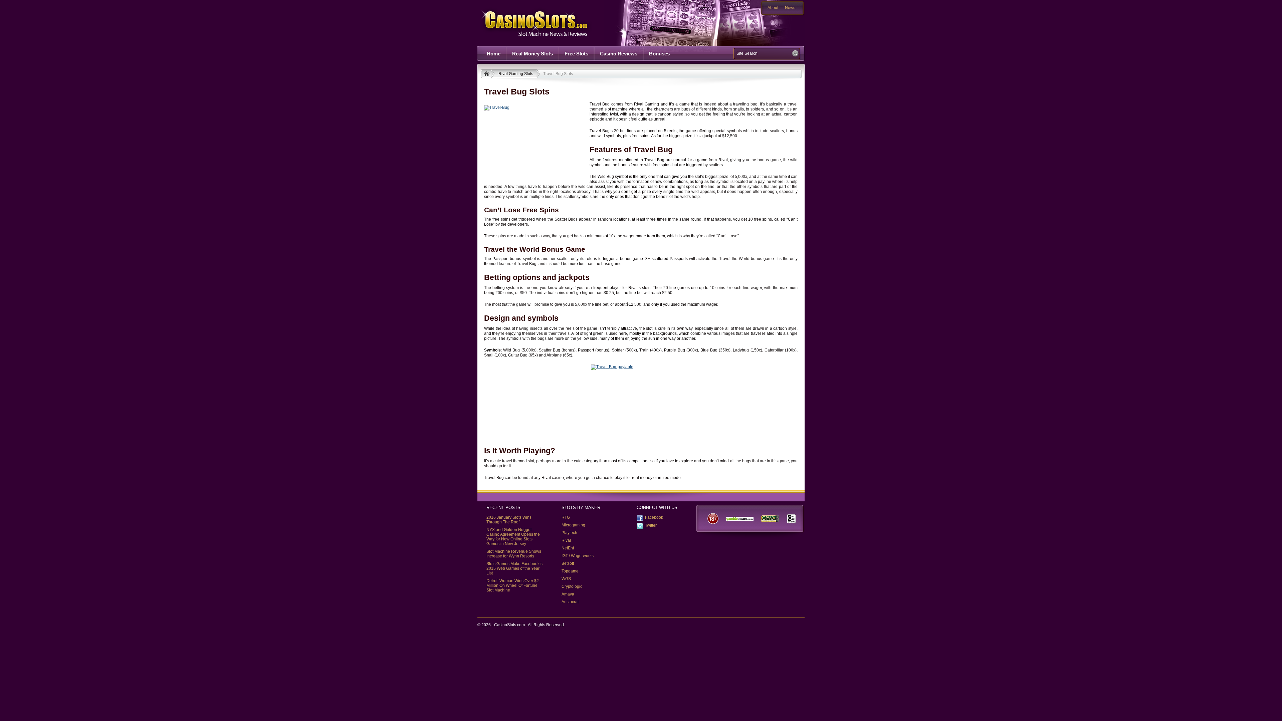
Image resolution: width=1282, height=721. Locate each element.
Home (493, 53)
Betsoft (568, 563)
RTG (566, 517)
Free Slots (576, 53)
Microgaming (573, 525)
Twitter (651, 525)
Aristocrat (570, 601)
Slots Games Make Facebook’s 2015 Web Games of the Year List (514, 568)
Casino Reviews (618, 53)
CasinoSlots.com (546, 22)
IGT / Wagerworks (578, 555)
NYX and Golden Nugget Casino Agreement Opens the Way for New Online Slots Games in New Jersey (513, 536)
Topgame (570, 571)
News (790, 7)
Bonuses (659, 53)
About (773, 7)
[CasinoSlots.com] (487, 74)
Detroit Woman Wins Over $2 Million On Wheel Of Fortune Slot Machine (512, 585)
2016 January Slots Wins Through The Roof (508, 519)
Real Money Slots (532, 53)
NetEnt (568, 548)
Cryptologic (572, 586)
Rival (566, 540)
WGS (566, 578)
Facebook (654, 517)
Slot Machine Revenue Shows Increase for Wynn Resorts (513, 553)
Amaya (568, 594)
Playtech (569, 532)
